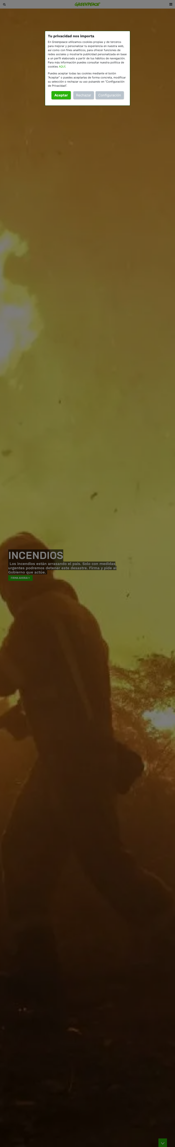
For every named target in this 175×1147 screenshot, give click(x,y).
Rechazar (83, 95)
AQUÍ (62, 66)
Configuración (109, 95)
